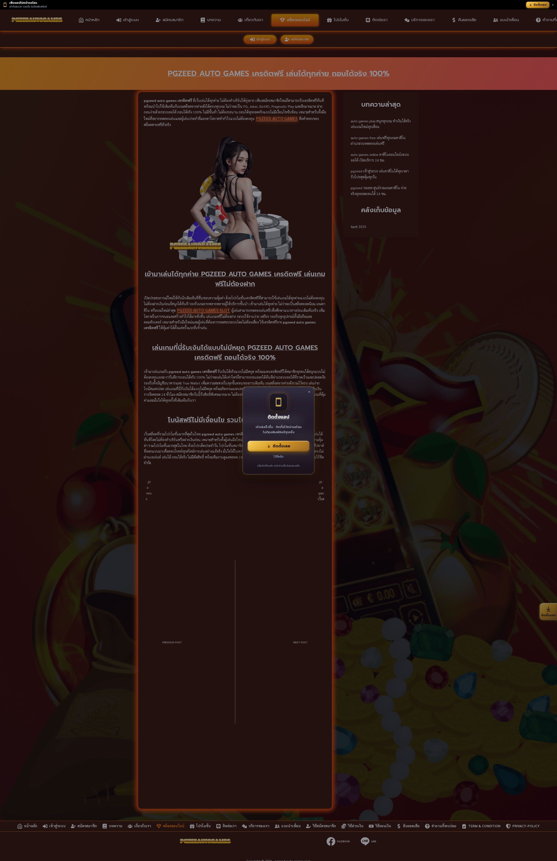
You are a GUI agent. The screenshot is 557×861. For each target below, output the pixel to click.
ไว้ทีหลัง (278, 456)
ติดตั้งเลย (281, 446)
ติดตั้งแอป (540, 5)
